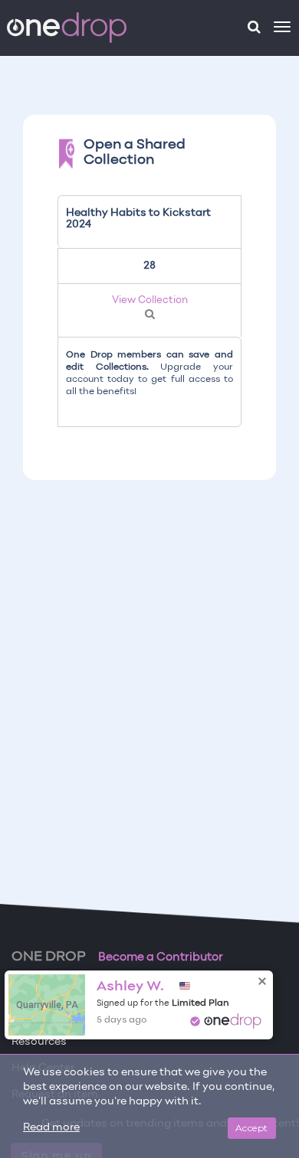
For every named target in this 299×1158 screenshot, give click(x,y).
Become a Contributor (160, 957)
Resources (39, 1042)
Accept (251, 1128)
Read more (51, 1128)
